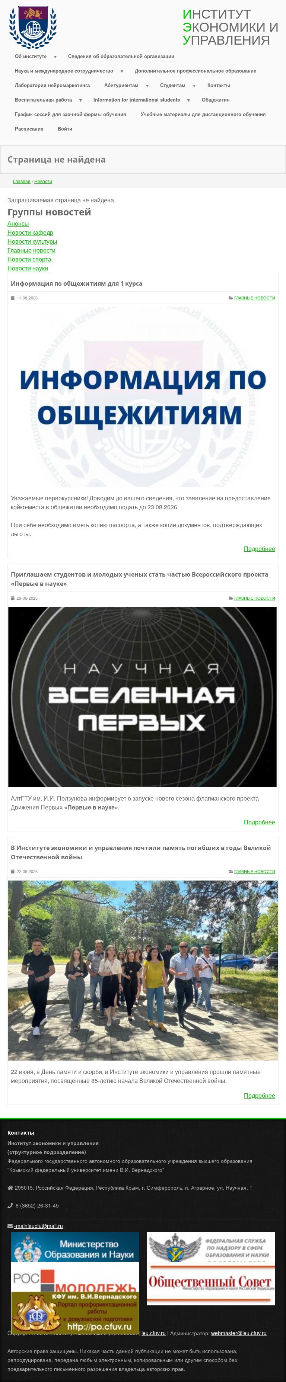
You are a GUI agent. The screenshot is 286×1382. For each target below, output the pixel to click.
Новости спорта (29, 259)
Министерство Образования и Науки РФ (60, 1236)
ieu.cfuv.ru (154, 1333)
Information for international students (133, 101)
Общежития (216, 99)
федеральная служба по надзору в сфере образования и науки (198, 1241)
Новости (43, 181)
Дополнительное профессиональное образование (195, 70)
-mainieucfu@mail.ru (38, 1225)
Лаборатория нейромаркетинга (52, 85)
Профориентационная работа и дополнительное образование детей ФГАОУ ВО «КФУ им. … (71, 1300)
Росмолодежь (27, 1266)
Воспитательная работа (39, 101)
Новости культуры (32, 241)
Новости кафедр (30, 232)
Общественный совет (173, 1266)
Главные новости (31, 250)
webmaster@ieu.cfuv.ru (239, 1333)
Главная (22, 181)
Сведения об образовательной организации (121, 56)
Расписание (29, 128)
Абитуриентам (118, 86)
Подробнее (259, 548)
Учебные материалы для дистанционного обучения (203, 114)
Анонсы (18, 223)
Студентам (169, 86)
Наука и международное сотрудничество (60, 72)
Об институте (27, 57)
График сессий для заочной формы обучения (70, 114)
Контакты (218, 85)
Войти (65, 128)
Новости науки (27, 268)
